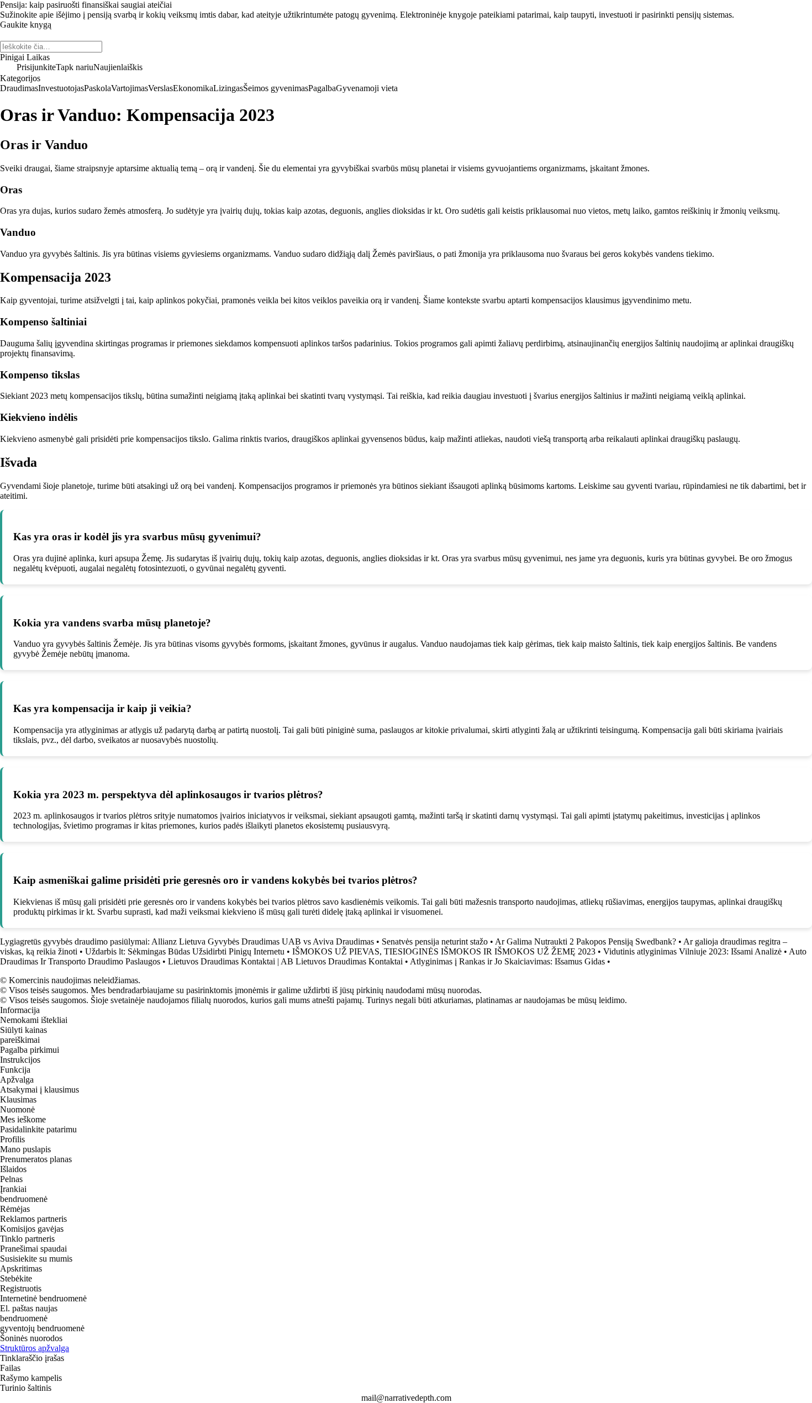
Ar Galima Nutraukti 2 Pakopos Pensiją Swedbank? (585, 941)
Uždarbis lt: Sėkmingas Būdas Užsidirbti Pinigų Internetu (184, 951)
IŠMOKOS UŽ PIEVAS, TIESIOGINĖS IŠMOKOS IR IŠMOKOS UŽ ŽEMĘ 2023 (443, 951)
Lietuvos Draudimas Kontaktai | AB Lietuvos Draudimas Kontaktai (285, 961)
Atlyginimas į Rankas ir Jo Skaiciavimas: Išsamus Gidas (507, 961)
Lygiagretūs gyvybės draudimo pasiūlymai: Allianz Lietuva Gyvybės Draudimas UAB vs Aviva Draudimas (187, 941)
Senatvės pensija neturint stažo (435, 941)
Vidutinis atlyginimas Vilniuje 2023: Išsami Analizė (692, 951)
